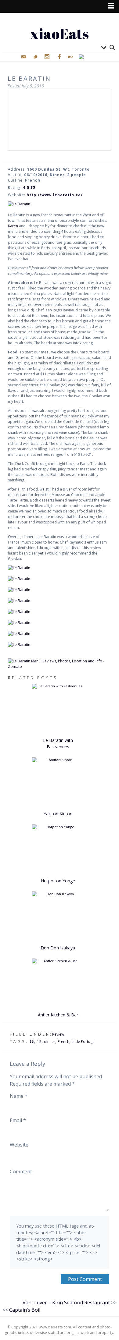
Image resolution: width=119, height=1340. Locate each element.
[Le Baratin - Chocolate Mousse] (59, 633)
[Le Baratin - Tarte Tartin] (59, 644)
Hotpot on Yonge (58, 881)
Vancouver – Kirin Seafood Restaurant (66, 1302)
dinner (49, 1041)
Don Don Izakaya (58, 948)
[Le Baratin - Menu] (59, 568)
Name (18, 1096)
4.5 (38, 1041)
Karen (13, 226)
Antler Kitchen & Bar (58, 1015)
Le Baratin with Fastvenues (58, 743)
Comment (21, 1171)
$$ (32, 1041)
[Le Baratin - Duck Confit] (59, 623)
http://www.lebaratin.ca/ (55, 194)
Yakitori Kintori (58, 814)
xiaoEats (59, 33)
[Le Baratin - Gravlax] (59, 601)
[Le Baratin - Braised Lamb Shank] (59, 612)
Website (19, 1144)
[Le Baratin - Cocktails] (59, 579)
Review (58, 1034)
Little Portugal (84, 1041)
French (63, 1041)
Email (18, 1120)
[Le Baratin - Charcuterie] (59, 204)
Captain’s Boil (24, 1309)
